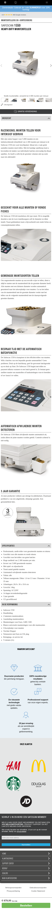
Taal (32, 2)
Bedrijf (4, 868)
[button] (47, 2)
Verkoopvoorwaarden (13, 887)
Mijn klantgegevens (9, 878)
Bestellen (26, 905)
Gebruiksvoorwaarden (38, 887)
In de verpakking (10, 604)
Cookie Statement (38, 891)
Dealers (5, 873)
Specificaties (8, 545)
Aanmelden (26, 845)
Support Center (8, 863)
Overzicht (6, 118)
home (5, 2)
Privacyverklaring (13, 891)
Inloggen (15, 2)
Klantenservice (7, 858)
